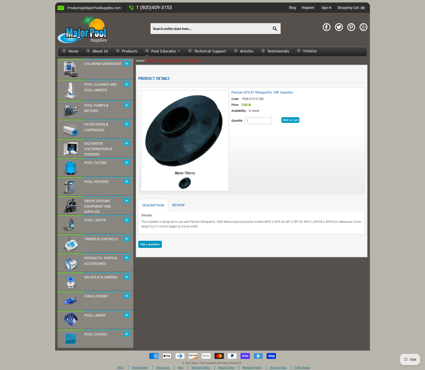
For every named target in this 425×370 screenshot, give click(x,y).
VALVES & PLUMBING (100, 277)
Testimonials (278, 51)
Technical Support (210, 51)
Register (308, 8)
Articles (246, 51)
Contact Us (162, 367)
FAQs (120, 367)
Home (73, 51)
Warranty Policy (252, 367)
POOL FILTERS (95, 163)
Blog (292, 8)
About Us (100, 51)
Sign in (326, 8)
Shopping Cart (351, 8)
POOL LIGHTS (95, 220)
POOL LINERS (95, 315)
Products (129, 51)
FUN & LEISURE (96, 296)
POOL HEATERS (96, 182)
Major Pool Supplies (204, 363)
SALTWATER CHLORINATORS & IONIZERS (98, 149)
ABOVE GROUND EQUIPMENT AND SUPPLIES (97, 206)
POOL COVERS (95, 334)
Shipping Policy (200, 367)
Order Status (302, 367)
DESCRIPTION (153, 205)
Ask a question (150, 244)
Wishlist (310, 51)
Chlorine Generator (102, 64)
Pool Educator (164, 51)
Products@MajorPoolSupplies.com (94, 8)
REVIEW (178, 205)
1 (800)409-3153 (154, 7)
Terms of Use (278, 367)
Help (180, 367)
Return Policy (226, 367)
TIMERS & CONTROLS (101, 239)
